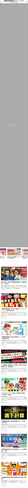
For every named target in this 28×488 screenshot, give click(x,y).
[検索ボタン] (26, 1)
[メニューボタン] (1, 1)
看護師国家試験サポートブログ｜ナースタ (14, 1)
